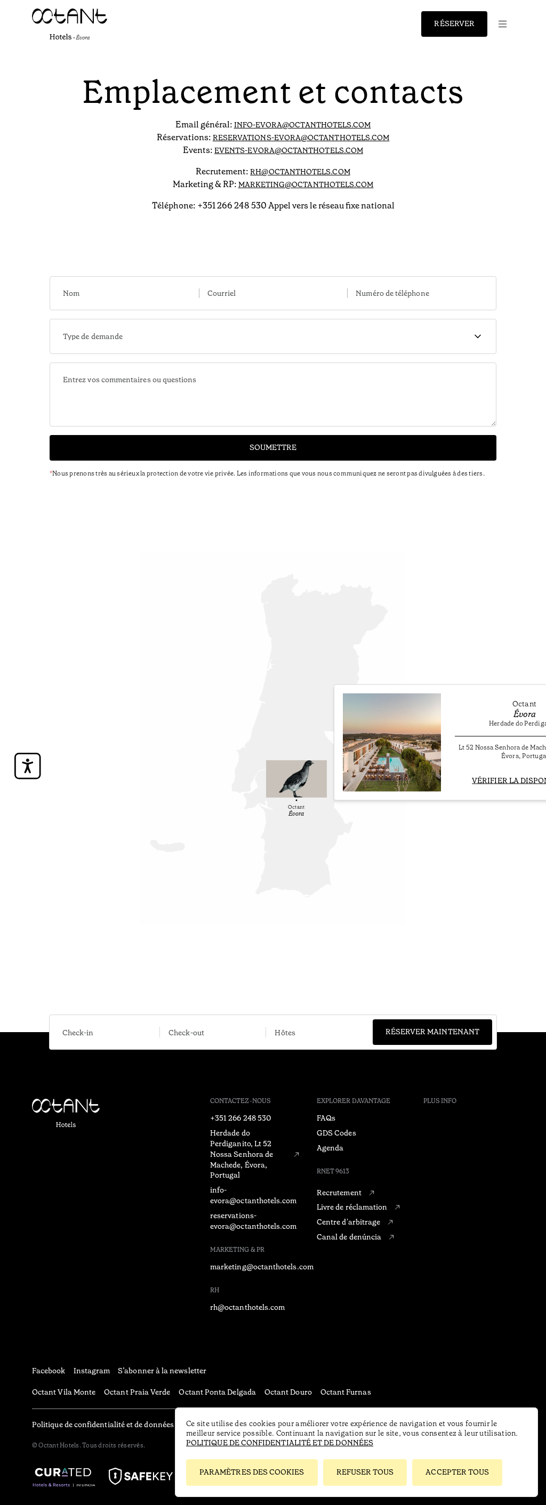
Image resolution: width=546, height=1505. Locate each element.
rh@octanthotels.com (300, 171)
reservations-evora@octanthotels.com (301, 137)
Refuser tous (365, 1472)
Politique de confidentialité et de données (279, 1442)
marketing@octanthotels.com (306, 184)
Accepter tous (457, 1472)
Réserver (454, 23)
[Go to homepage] (76, 24)
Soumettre (273, 447)
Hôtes (285, 1032)
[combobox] (273, 336)
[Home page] (98, 1130)
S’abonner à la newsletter (162, 1370)
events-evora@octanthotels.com (288, 150)
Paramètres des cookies (251, 1472)
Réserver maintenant (432, 1031)
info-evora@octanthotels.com (302, 125)
